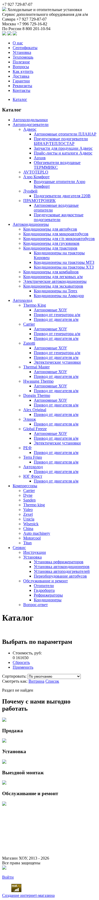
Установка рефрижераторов (58, 562)
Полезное (21, 62)
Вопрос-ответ (35, 604)
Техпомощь (23, 57)
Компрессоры (25, 486)
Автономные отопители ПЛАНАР (65, 134)
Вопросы (21, 66)
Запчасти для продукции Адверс (63, 148)
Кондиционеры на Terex (55, 291)
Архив (40, 158)
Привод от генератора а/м (57, 314)
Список (52, 681)
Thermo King (34, 305)
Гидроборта (44, 590)
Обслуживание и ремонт (45, 581)
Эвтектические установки (57, 362)
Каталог (20, 99)
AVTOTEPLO (35, 172)
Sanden (29, 500)
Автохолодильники (30, 120)
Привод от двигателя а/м (56, 319)
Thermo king (34, 505)
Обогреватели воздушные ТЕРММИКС (57, 165)
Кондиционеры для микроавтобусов (55, 234)
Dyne (27, 495)
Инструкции (34, 552)
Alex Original (34, 409)
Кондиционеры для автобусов (50, 229)
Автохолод (22, 300)
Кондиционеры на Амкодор (59, 295)
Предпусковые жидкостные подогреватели (58, 217)
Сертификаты (25, 47)
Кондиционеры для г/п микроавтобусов (59, 238)
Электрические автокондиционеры (55, 281)
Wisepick (31, 524)
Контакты (21, 90)
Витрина (36, 681)
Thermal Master (36, 367)
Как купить (23, 71)
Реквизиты (22, 85)
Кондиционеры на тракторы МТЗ (64, 262)
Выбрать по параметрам (37, 641)
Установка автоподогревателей (62, 571)
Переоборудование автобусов (60, 576)
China (28, 528)
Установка (22, 52)
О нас (18, 43)
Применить (23, 667)
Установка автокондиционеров (61, 566)
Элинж (29, 419)
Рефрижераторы (48, 595)
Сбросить (21, 662)
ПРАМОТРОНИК (39, 200)
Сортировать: (14, 676)
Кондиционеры (48, 600)
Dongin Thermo (36, 395)
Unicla (28, 519)
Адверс (29, 129)
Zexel (28, 514)
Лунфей (30, 191)
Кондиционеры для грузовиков (51, 243)
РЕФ (27, 448)
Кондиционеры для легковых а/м (53, 276)
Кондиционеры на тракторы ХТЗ (64, 267)
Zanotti (29, 343)
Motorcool (32, 538)
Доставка (21, 76)
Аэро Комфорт (36, 177)
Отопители (44, 585)
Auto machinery (36, 533)
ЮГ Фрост (32, 476)
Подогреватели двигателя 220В (62, 196)
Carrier (29, 324)
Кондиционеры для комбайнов (51, 272)
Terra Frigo (32, 457)
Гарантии (21, 81)
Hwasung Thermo (38, 381)
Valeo (28, 509)
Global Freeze (35, 428)
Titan (27, 543)
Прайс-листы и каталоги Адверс (63, 153)
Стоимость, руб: (27, 653)
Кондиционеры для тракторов (50, 248)
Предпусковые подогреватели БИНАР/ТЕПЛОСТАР (61, 141)
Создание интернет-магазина (28, 895)
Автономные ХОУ (50, 310)
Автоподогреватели (31, 124)
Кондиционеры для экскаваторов (53, 286)
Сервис (19, 547)
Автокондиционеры (31, 224)
